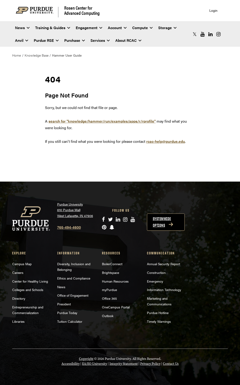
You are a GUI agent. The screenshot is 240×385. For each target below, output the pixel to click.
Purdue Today (67, 312)
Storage (165, 27)
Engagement (87, 27)
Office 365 (109, 298)
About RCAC (126, 40)
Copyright (86, 359)
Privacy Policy (150, 364)
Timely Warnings (159, 321)
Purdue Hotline (158, 312)
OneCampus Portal (116, 307)
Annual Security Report (163, 263)
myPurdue (109, 289)
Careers (17, 272)
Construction (156, 272)
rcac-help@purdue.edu (165, 141)
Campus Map (22, 263)
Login (213, 10)
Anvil (19, 40)
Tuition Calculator (69, 321)
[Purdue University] (37, 12)
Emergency (155, 281)
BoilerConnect (112, 263)
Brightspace (110, 272)
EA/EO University (94, 364)
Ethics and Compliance (73, 278)
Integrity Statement (123, 364)
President (64, 304)
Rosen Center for (82, 10)
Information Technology (164, 289)
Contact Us (171, 364)
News (20, 27)
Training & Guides (50, 27)
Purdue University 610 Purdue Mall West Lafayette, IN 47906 (75, 210)
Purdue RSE (44, 40)
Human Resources (115, 281)
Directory (18, 298)
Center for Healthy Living (30, 281)
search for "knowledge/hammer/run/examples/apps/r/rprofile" (102, 121)
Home (16, 55)
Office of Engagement (72, 295)
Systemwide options (162, 222)
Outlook (107, 315)
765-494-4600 (69, 227)
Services (97, 40)
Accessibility (70, 364)
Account (115, 27)
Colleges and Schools (27, 289)
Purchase (72, 40)
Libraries (18, 321)
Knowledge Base (37, 55)
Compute (140, 27)
